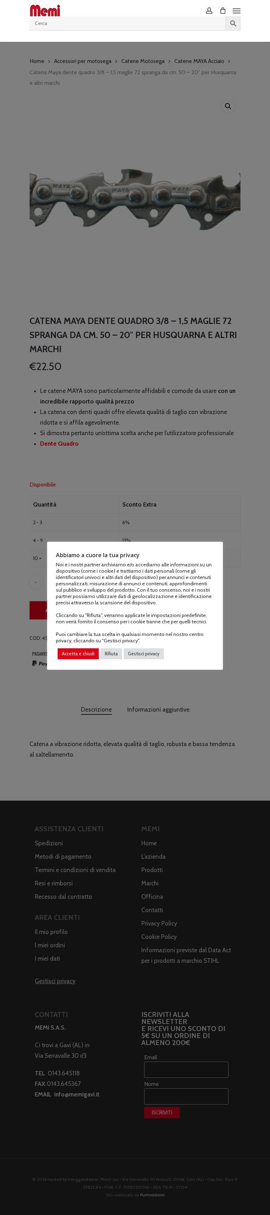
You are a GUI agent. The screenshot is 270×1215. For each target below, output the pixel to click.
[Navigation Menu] (236, 10)
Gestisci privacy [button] (144, 653)
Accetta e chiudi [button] (78, 653)
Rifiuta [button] (111, 653)
